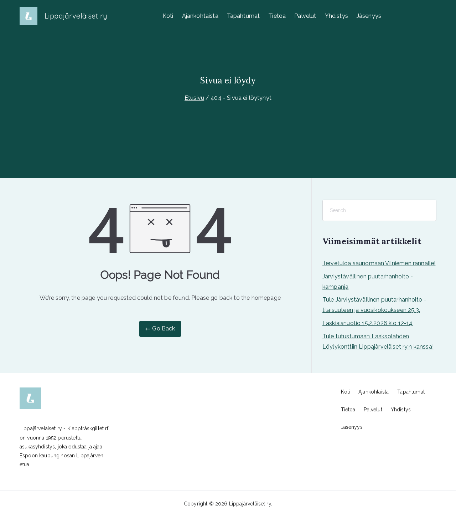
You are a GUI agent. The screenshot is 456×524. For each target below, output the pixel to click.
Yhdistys (336, 15)
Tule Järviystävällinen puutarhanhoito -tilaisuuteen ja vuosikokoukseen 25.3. (374, 304)
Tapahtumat (243, 15)
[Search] (430, 210)
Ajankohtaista (200, 15)
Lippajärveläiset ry (76, 15)
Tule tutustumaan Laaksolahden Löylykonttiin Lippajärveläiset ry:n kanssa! (378, 341)
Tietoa (277, 15)
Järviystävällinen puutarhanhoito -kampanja (367, 281)
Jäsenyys (369, 15)
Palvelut (305, 15)
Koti (167, 15)
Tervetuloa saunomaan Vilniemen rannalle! (378, 263)
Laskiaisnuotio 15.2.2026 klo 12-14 (367, 323)
